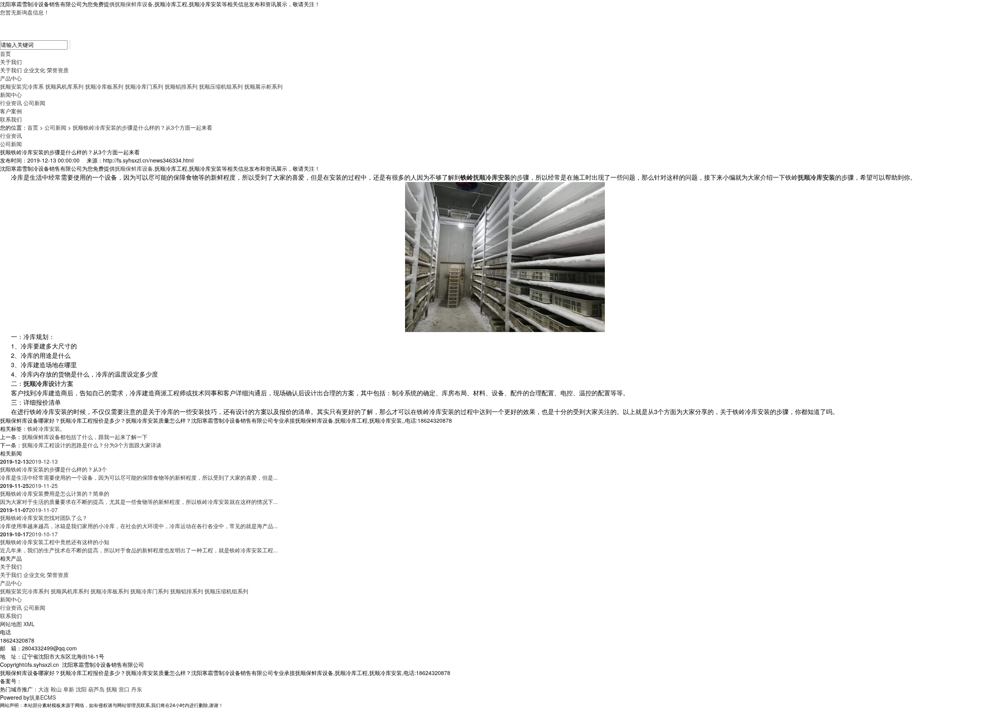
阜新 (68, 689)
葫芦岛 (96, 689)
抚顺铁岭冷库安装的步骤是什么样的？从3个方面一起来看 (142, 127)
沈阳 (81, 689)
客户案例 (11, 111)
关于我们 (11, 62)
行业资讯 (11, 103)
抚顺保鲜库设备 (134, 4)
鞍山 (56, 689)
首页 (5, 53)
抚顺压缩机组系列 (221, 86)
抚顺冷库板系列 (104, 86)
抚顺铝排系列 (181, 86)
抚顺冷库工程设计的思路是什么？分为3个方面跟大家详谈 (92, 445)
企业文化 (34, 70)
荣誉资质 (58, 70)
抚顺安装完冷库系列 (24, 591)
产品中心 (11, 78)
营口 (124, 689)
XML (29, 624)
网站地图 (11, 624)
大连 (43, 689)
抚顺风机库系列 (64, 86)
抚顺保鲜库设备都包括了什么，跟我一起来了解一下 (85, 437)
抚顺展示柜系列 (263, 86)
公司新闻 (34, 103)
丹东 (136, 689)
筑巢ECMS (42, 697)
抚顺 (111, 689)
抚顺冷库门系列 (144, 86)
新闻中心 (11, 94)
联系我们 (11, 119)
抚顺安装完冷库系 (22, 86)
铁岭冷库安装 (43, 428)
